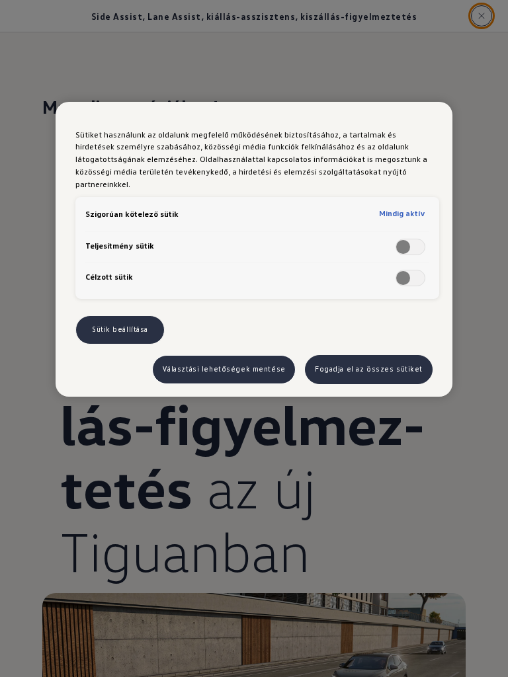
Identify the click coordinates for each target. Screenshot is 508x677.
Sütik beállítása (120, 329)
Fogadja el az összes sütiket (369, 369)
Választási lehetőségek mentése (224, 369)
